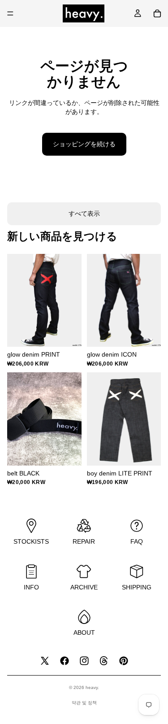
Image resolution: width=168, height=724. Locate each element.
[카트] (157, 13)
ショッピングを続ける (84, 144)
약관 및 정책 (84, 702)
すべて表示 (84, 213)
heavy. (92, 687)
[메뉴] (10, 13)
